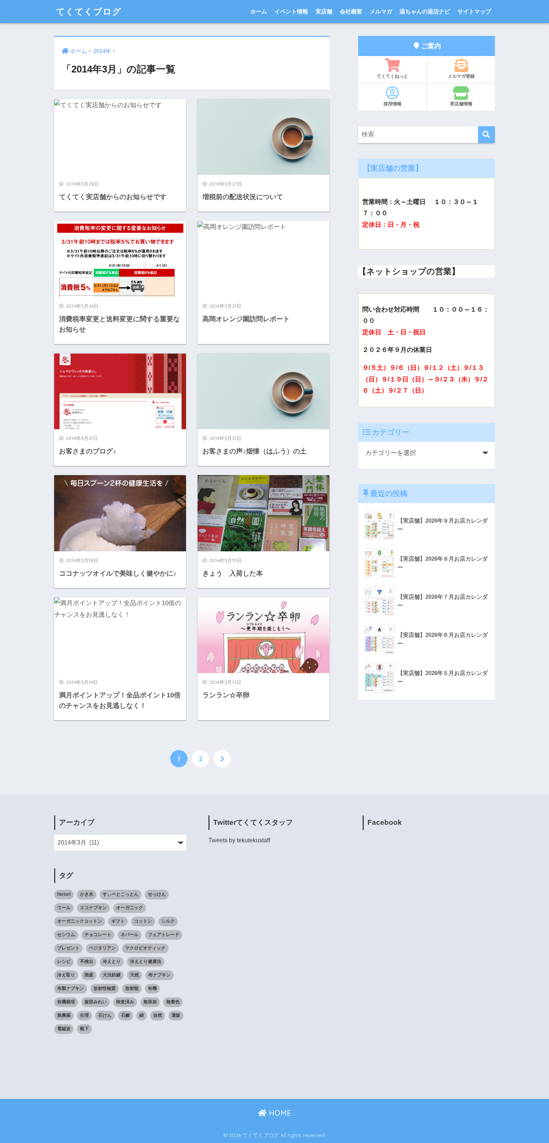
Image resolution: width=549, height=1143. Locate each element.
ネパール (130, 934)
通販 (175, 1015)
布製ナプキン (70, 988)
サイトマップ (474, 11)
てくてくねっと (392, 76)
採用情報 (392, 103)
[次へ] (222, 758)
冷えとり (112, 961)
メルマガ (381, 11)
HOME (279, 1113)
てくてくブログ (88, 11)
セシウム (66, 934)
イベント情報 (291, 11)
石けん (105, 1015)
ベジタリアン (102, 948)
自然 (157, 1015)
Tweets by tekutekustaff (239, 840)
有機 (152, 988)
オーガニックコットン (79, 921)
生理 (84, 1015)
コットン (143, 921)
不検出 (86, 961)
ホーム (258, 11)
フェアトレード (163, 934)
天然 (134, 975)
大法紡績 (112, 975)
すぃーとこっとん (121, 894)
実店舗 (324, 11)
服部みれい (95, 1001)
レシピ (64, 961)
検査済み (125, 1001)
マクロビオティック (145, 948)
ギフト (118, 921)
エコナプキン (93, 907)
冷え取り (66, 975)
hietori (64, 894)
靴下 (84, 1028)
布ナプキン (159, 975)
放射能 (132, 988)
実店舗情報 (461, 103)
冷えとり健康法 (145, 961)
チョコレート (97, 934)
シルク (168, 921)
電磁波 (64, 1028)
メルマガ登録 (461, 76)
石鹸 (125, 1015)
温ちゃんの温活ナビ (425, 11)
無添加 (150, 1001)
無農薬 (64, 1015)
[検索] (486, 134)
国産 (88, 975)
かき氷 (86, 894)
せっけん (157, 894)
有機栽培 (66, 1001)
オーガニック (129, 907)
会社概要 (351, 11)
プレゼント (68, 948)
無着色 (173, 1001)
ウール (64, 907)
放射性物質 (104, 988)
